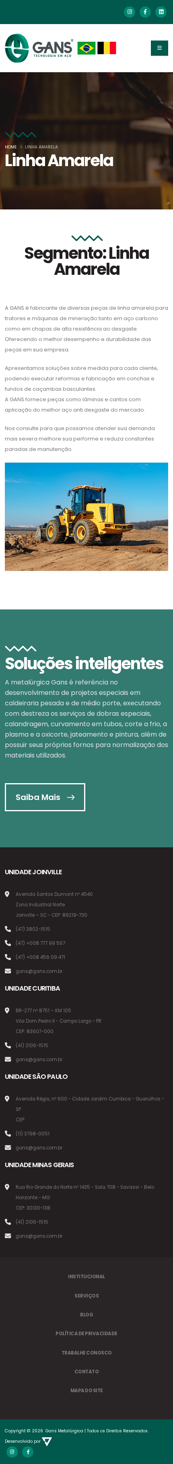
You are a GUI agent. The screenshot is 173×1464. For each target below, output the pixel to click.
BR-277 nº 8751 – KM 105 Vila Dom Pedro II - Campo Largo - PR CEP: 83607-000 (58, 1021)
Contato (86, 1372)
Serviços (86, 1296)
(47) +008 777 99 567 (40, 943)
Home (11, 147)
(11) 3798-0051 (32, 1134)
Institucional (86, 1276)
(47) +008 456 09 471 (40, 957)
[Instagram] (129, 12)
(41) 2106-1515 (32, 1045)
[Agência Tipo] (47, 1441)
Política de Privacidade (86, 1333)
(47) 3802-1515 (33, 929)
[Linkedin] (161, 12)
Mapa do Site (86, 1390)
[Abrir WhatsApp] (20, 1444)
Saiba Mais (38, 797)
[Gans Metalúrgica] (61, 48)
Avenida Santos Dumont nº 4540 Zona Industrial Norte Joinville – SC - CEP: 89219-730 (54, 904)
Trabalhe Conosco (87, 1353)
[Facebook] (145, 12)
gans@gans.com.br (39, 971)
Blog (86, 1315)
